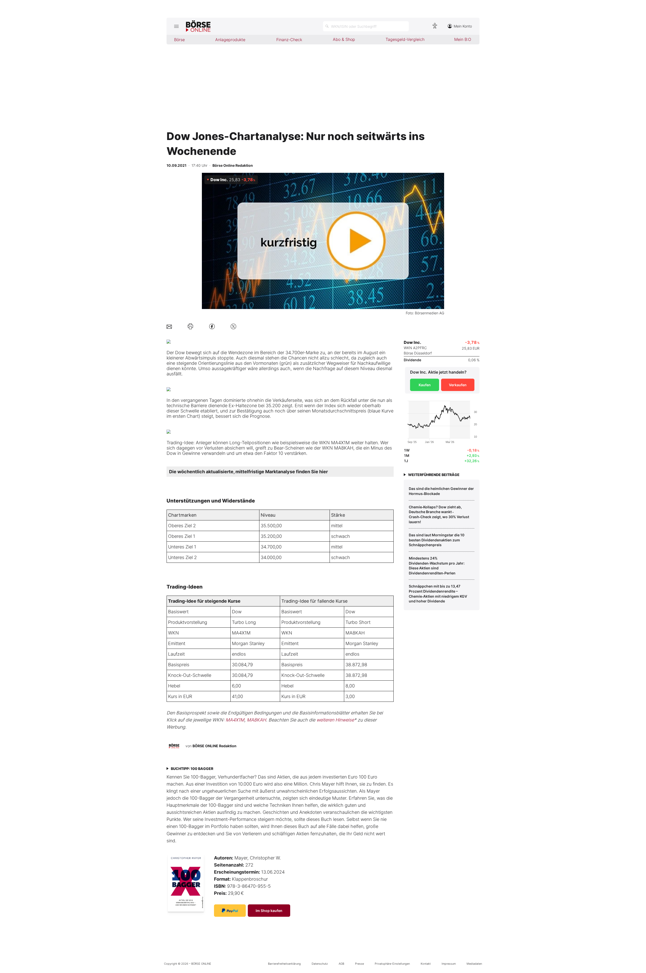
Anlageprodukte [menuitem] (230, 39)
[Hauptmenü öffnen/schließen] (176, 26)
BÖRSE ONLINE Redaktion (214, 746)
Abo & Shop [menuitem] (344, 39)
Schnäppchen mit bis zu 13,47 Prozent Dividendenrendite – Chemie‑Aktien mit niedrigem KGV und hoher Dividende (438, 593)
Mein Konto (463, 26)
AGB (341, 963)
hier (323, 471)
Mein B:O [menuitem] (462, 39)
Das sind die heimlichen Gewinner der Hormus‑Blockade (441, 491)
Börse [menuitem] (179, 39)
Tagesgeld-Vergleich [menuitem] (405, 39)
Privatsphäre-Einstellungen (392, 963)
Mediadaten (474, 963)
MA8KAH (355, 632)
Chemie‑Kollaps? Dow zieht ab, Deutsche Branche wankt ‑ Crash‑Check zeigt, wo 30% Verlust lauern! (439, 514)
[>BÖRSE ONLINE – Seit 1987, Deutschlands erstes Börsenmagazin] (198, 26)
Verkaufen (458, 385)
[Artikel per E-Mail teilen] (169, 326)
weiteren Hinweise (335, 719)
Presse (359, 963)
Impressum (449, 963)
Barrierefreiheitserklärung (284, 963)
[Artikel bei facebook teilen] (212, 326)
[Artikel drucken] (190, 326)
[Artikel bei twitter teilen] (233, 326)
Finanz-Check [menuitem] (289, 39)
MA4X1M (241, 632)
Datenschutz (320, 963)
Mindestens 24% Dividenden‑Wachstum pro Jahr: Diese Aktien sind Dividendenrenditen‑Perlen (437, 565)
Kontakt (426, 963)
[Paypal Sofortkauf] (230, 910)
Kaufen (425, 385)
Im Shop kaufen (269, 910)
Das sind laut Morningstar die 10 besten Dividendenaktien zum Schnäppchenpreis (436, 540)
